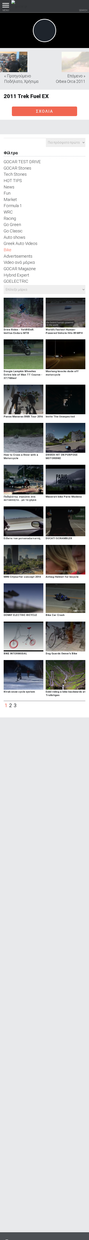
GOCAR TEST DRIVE (22, 161)
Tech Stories (15, 174)
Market (10, 199)
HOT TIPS (13, 180)
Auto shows (14, 237)
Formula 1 (13, 205)
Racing (10, 218)
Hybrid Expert (16, 275)
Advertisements (18, 256)
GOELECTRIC (16, 281)
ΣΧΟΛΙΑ (44, 111)
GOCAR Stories (17, 168)
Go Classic (13, 231)
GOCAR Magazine (20, 268)
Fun (7, 193)
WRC (8, 212)
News (9, 187)
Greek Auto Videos (20, 243)
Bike (7, 249)
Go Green (12, 224)
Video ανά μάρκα (19, 262)
